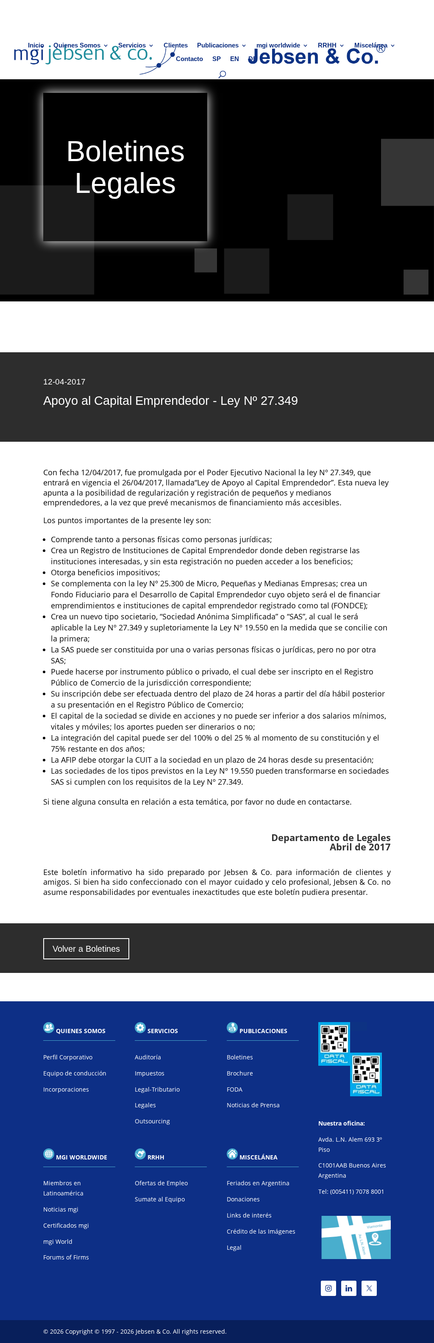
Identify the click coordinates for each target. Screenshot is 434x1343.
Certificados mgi (66, 1225)
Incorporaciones (66, 1089)
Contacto (189, 59)
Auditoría (148, 1057)
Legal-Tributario (157, 1089)
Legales (145, 1105)
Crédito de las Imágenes (261, 1231)
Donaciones (243, 1199)
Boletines (240, 1057)
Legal (234, 1247)
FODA (234, 1089)
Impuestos (149, 1073)
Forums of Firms (66, 1257)
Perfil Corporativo (67, 1057)
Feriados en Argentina (258, 1183)
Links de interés (249, 1215)
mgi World (57, 1241)
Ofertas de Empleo (161, 1183)
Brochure (240, 1073)
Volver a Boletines (86, 948)
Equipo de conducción (74, 1073)
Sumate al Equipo (160, 1199)
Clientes (176, 45)
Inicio (36, 45)
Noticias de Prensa (253, 1105)
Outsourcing (152, 1121)
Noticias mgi (60, 1209)
